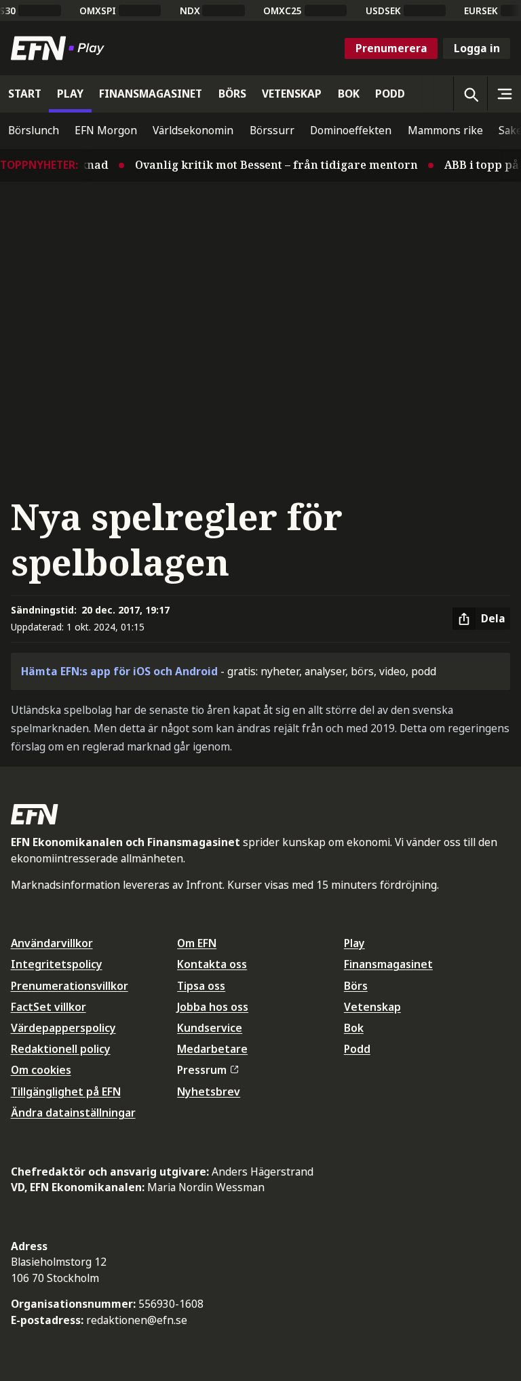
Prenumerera (391, 48)
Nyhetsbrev (208, 1091)
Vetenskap (372, 1006)
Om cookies (41, 1069)
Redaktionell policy (61, 1048)
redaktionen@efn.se (136, 1320)
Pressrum (202, 1069)
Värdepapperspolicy (63, 1027)
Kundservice (209, 1027)
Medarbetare (212, 1048)
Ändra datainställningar (73, 1112)
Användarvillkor (52, 943)
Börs (356, 985)
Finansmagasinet (388, 964)
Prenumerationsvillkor (69, 985)
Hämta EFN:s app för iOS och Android (119, 671)
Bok (354, 1027)
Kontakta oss (212, 964)
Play (354, 943)
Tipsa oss (201, 985)
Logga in (477, 48)
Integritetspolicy (56, 964)
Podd (357, 1048)
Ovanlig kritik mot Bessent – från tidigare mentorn (268, 164)
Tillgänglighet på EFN (66, 1091)
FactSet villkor (48, 1006)
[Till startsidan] (60, 48)
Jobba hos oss (212, 1006)
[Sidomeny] (504, 94)
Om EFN (196, 943)
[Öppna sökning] (470, 94)
